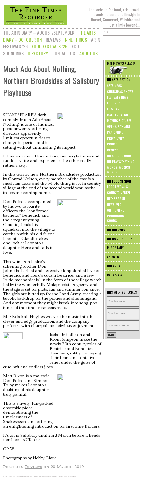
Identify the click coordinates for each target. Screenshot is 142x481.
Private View (115, 138)
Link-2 (73, 476)
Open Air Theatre (118, 126)
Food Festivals (117, 186)
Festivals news (117, 97)
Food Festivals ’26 (49, 46)
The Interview (116, 230)
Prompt (112, 144)
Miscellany (115, 247)
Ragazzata (114, 275)
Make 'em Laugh (117, 115)
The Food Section (119, 181)
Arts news (114, 85)
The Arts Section (118, 79)
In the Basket (116, 198)
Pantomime (115, 132)
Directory (38, 53)
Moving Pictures (119, 120)
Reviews (53, 39)
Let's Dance (115, 109)
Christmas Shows (120, 91)
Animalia (113, 257)
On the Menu (115, 210)
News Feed (114, 204)
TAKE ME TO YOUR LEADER (121, 63)
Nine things (76, 39)
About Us (88, 53)
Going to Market (118, 192)
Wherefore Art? (48, 476)
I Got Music (115, 103)
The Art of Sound (119, 156)
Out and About (117, 266)
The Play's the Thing (120, 161)
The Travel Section (120, 239)
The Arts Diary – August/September (38, 32)
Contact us (63, 53)
